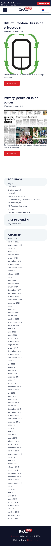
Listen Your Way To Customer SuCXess (24, 199)
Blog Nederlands (14, 223)
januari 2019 (13, 348)
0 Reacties (7, 31)
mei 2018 (11, 367)
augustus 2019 (14, 344)
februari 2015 (13, 441)
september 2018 (15, 357)
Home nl (11, 193)
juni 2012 (11, 508)
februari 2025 (13, 254)
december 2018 (14, 351)
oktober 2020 (13, 319)
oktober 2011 (13, 512)
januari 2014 (13, 470)
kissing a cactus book (16, 196)
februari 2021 (13, 312)
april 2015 (12, 434)
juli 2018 (11, 361)
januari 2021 (13, 316)
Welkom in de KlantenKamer (19, 212)
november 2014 (14, 447)
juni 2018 (11, 364)
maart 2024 (12, 270)
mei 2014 (11, 460)
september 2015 (15, 418)
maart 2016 (12, 399)
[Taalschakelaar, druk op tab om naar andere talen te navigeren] (44, 10)
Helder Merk (32, 540)
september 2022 (15, 299)
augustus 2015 (14, 422)
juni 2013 (11, 489)
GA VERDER (11, 83)
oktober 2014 (13, 451)
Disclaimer (15, 536)
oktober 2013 (13, 479)
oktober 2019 (13, 341)
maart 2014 (12, 463)
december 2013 (14, 473)
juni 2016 (11, 393)
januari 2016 (13, 406)
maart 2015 (12, 438)
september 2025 (15, 245)
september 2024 (15, 267)
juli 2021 (11, 306)
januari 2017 (13, 383)
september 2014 (15, 454)
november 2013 (14, 476)
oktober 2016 (13, 389)
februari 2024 (13, 274)
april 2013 (12, 496)
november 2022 (14, 293)
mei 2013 (11, 492)
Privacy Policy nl (14, 202)
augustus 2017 (14, 377)
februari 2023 (13, 283)
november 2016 (14, 386)
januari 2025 (13, 258)
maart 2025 (12, 251)
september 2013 (15, 483)
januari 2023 (13, 287)
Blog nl (10, 183)
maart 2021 (12, 309)
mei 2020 (11, 328)
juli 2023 (11, 277)
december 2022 (14, 290)
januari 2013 (13, 502)
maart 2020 (12, 335)
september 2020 (15, 322)
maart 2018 (12, 373)
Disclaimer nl (13, 186)
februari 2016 (13, 402)
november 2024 (14, 261)
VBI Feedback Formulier (17, 206)
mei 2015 (11, 431)
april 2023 (12, 280)
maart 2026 (12, 238)
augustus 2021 (14, 303)
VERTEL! (11, 209)
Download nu (43, 3)
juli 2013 (11, 486)
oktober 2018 (13, 354)
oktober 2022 (13, 296)
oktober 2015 (13, 415)
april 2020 (12, 332)
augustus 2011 (14, 515)
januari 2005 (13, 518)
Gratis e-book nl (14, 190)
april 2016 (12, 396)
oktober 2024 (13, 264)
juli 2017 (11, 380)
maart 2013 (12, 499)
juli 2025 (11, 248)
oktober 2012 (13, 505)
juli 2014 (11, 457)
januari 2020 (13, 338)
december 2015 (14, 409)
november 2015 (14, 412)
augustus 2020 (14, 325)
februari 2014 (13, 467)
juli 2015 (11, 425)
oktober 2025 (13, 242)
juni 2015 (11, 428)
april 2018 (12, 370)
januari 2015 (13, 444)
